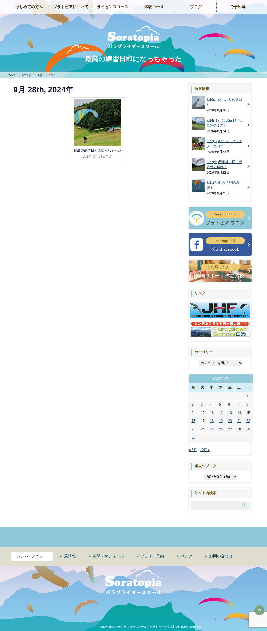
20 (230, 421)
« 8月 (193, 450)
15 (248, 413)
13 (230, 413)
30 (193, 438)
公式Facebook (225, 245)
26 (221, 429)
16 (193, 421)
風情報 (70, 556)
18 (212, 421)
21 (239, 421)
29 (248, 429)
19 (221, 421)
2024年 (26, 75)
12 (221, 413)
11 (211, 413)
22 (248, 421)
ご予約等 (238, 7)
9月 (40, 75)
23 (193, 429)
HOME (11, 75)
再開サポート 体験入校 (220, 271)
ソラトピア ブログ (225, 218)
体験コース (154, 7)
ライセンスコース (112, 7)
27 (230, 429)
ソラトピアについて (70, 7)
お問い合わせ (221, 556)
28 (239, 429)
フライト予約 (152, 556)
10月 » (205, 450)
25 (212, 429)
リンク (186, 556)
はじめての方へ (29, 7)
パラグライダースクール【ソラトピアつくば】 (145, 626)
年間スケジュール (108, 556)
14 (239, 413)
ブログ (196, 7)
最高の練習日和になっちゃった (97, 150)
